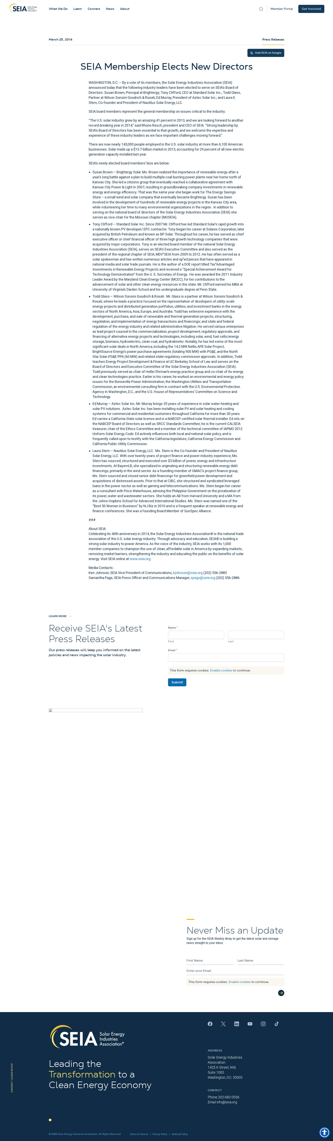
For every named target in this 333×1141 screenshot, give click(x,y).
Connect (94, 8)
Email (172, 650)
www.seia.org (140, 559)
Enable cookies (221, 670)
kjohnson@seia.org (188, 573)
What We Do (58, 8)
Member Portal (282, 8)
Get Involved (311, 8)
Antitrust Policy (180, 1134)
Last (231, 641)
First (171, 641)
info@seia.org (227, 1102)
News (110, 8)
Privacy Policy (160, 1134)
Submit (177, 682)
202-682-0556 (228, 1097)
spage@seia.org (203, 578)
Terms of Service (139, 1134)
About (125, 8)
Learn (77, 8)
